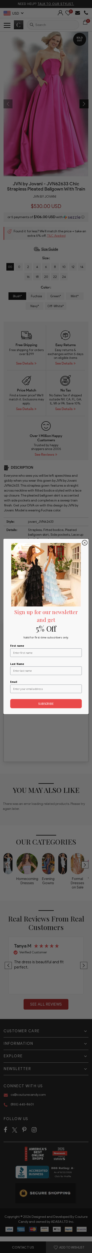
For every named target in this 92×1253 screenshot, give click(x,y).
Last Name (17, 663)
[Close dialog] (84, 542)
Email (13, 682)
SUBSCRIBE (46, 704)
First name (17, 645)
